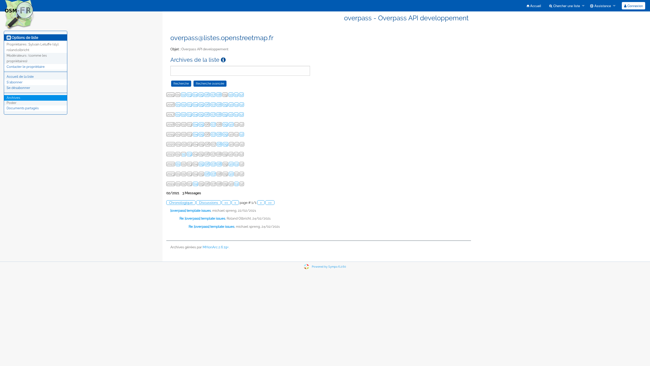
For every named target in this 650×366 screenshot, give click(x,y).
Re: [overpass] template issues (202, 218)
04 (195, 95)
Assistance (602, 5)
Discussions (208, 203)
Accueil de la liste (20, 77)
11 (236, 95)
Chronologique (181, 203)
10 (231, 95)
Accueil (535, 5)
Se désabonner (18, 88)
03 (189, 95)
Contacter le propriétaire (26, 67)
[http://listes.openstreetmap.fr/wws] (19, 15)
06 (207, 95)
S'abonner (15, 82)
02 (184, 95)
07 (213, 95)
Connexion (634, 5)
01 (178, 104)
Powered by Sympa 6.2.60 (329, 266)
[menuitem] (534, 5)
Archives (13, 98)
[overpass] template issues (190, 210)
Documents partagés (23, 108)
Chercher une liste (566, 5)
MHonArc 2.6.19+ (216, 247)
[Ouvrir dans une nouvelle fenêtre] (223, 60)
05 (201, 95)
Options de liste (24, 38)
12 (241, 95)
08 (219, 95)
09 (225, 104)
